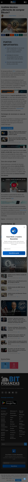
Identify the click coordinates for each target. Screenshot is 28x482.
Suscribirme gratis (14, 253)
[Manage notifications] (24, 479)
